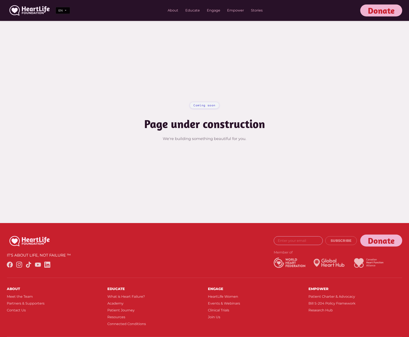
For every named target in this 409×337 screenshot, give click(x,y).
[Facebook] (10, 265)
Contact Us (16, 310)
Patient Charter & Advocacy (331, 297)
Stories (257, 10)
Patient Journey (121, 310)
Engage (213, 10)
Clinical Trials (218, 310)
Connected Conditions (126, 324)
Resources (116, 317)
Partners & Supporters (26, 303)
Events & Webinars (224, 303)
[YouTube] (38, 265)
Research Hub (320, 310)
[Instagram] (19, 265)
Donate (381, 10)
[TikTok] (29, 265)
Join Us (214, 317)
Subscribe (341, 241)
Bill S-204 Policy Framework (332, 303)
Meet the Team (20, 297)
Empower (235, 10)
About (173, 10)
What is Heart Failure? (126, 297)
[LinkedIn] (47, 265)
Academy (115, 303)
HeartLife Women (223, 297)
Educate (192, 10)
